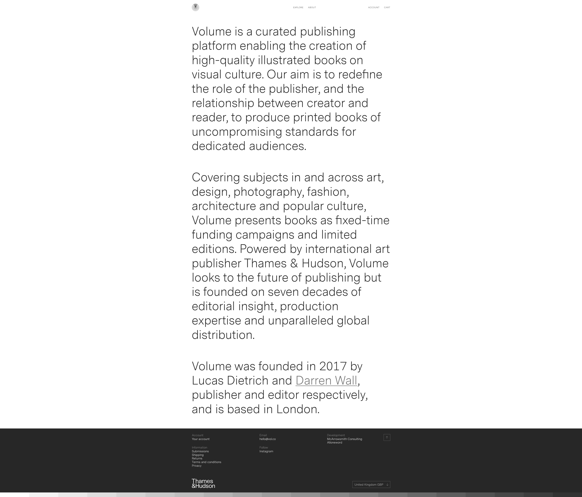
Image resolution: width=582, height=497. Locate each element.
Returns (197, 458)
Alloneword (334, 442)
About (312, 7)
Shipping (198, 455)
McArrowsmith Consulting (344, 439)
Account (374, 7)
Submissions (200, 451)
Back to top (387, 437)
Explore (298, 7)
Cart (387, 7)
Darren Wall (326, 380)
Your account (201, 439)
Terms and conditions (206, 462)
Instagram (266, 451)
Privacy (196, 465)
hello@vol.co (267, 439)
